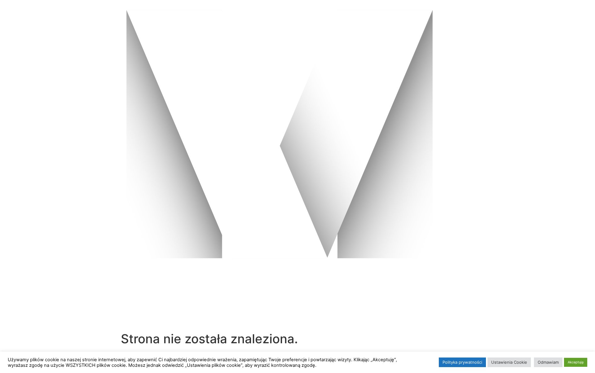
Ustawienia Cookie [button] (509, 362)
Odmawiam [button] (548, 362)
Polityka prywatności (462, 362)
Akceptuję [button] (576, 362)
